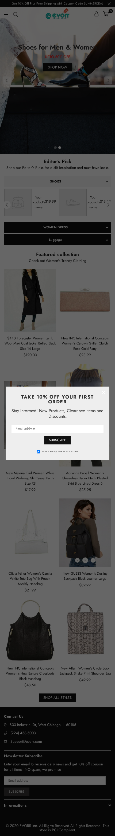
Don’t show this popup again (60, 451)
